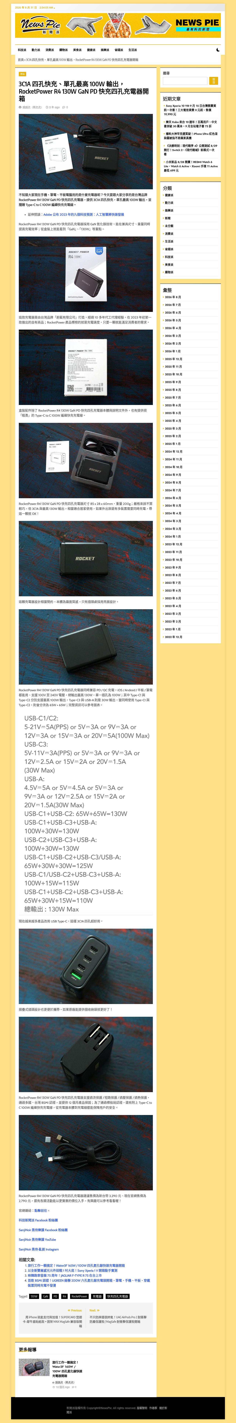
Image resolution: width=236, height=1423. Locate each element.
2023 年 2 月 (173, 621)
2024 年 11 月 (173, 459)
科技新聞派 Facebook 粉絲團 (38, 1220)
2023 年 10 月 (173, 560)
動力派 (36, 50)
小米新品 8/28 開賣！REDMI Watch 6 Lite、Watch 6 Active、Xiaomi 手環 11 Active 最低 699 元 (191, 166)
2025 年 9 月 (173, 382)
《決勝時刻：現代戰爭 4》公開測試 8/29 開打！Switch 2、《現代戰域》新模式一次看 (190, 150)
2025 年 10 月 (173, 374)
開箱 (22, 74)
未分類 (169, 226)
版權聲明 (142, 1408)
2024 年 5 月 (173, 505)
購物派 (63, 50)
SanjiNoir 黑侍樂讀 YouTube (37, 1239)
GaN (45, 1296)
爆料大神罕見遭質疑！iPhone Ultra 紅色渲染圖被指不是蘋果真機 (191, 136)
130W (34, 1296)
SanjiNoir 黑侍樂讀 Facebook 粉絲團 (43, 1230)
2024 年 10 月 (174, 467)
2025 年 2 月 (173, 436)
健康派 (91, 50)
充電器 (97, 1296)
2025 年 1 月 (173, 444)
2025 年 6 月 (173, 405)
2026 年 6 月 (173, 312)
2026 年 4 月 (173, 328)
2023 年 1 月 (173, 629)
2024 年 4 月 (173, 513)
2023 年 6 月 (173, 590)
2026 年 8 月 (173, 297)
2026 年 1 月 (173, 351)
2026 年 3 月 (173, 336)
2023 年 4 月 (173, 606)
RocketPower (79, 1296)
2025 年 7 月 (173, 397)
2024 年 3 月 (173, 521)
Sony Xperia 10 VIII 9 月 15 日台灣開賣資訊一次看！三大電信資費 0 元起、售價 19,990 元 (190, 110)
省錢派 (119, 50)
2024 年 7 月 (173, 490)
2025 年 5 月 (173, 413)
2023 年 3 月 (173, 614)
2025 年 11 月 (173, 366)
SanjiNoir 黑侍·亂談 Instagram (39, 1249)
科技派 (22, 50)
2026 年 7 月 (173, 305)
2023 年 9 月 (173, 567)
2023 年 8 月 (173, 575)
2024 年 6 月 (173, 498)
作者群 (153, 1408)
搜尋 (166, 73)
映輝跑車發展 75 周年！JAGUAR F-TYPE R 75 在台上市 (65, 1275)
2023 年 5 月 (173, 598)
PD (55, 1296)
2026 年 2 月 (173, 343)
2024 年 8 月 (173, 482)
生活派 (133, 50)
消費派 (50, 50)
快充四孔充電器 (117, 1296)
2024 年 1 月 (173, 536)
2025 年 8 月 (173, 390)
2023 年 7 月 (173, 583)
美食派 (77, 50)
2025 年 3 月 (173, 428)
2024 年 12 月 (174, 451)
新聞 (168, 218)
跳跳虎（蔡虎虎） (33, 107)
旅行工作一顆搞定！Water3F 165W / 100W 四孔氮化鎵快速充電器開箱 (76, 1265)
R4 (64, 1296)
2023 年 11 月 (173, 552)
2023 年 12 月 (173, 544)
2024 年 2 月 (173, 529)
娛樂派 (105, 50)
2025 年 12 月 (173, 359)
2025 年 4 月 (173, 421)
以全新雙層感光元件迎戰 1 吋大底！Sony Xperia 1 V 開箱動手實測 (72, 1270)
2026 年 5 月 (173, 320)
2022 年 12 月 (173, 637)
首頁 (21, 60)
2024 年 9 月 (173, 475)
